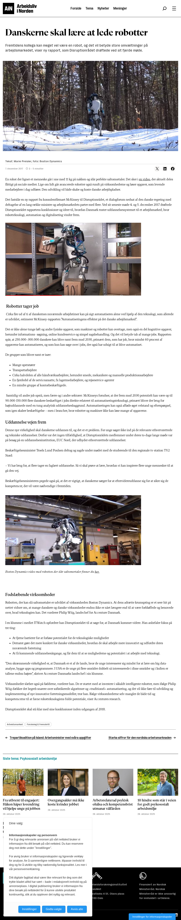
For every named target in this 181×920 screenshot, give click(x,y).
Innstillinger (29, 909)
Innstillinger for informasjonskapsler (152, 916)
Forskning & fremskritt (38, 724)
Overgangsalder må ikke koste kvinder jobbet (66, 802)
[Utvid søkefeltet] (164, 8)
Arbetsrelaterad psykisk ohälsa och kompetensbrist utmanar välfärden (113, 805)
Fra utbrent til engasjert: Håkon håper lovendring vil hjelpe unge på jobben (21, 805)
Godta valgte (54, 909)
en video (144, 179)
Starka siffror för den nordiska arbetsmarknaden (140, 737)
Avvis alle (77, 909)
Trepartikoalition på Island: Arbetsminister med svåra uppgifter (50, 737)
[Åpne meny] (174, 8)
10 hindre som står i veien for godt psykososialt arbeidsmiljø (157, 805)
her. (97, 571)
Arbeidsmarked (15, 724)
